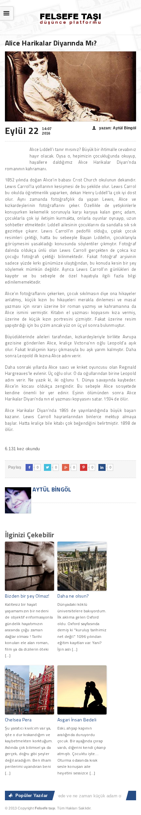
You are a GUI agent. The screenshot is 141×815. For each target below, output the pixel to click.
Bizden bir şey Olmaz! (27, 595)
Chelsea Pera (18, 719)
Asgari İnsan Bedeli (76, 719)
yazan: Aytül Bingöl (114, 128)
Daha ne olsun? (73, 595)
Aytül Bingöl (51, 489)
